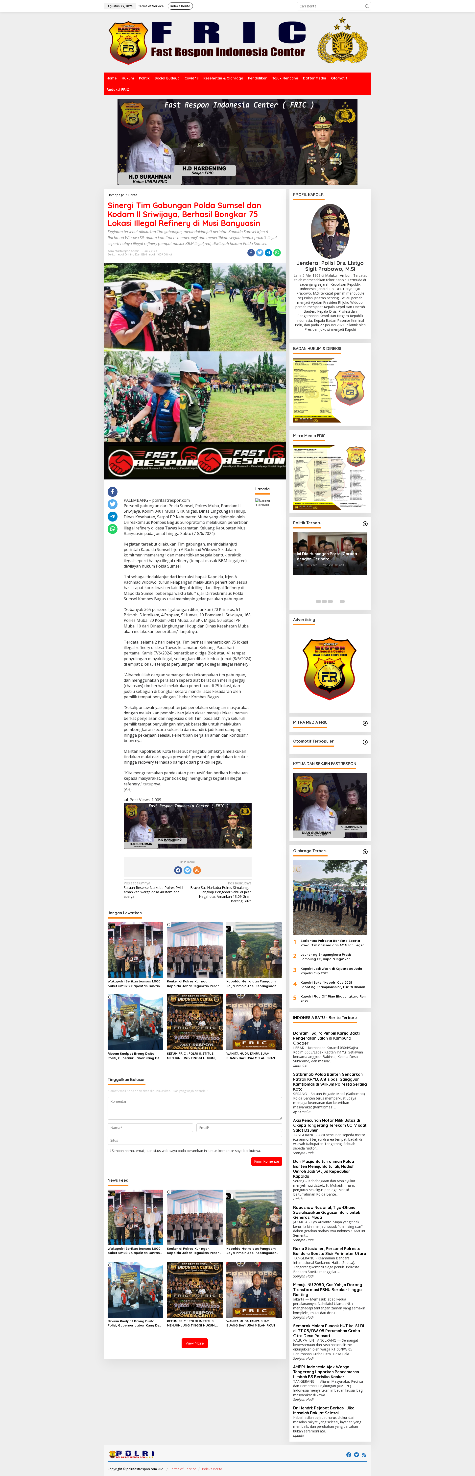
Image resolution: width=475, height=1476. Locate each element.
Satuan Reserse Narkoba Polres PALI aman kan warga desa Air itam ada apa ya (153, 890)
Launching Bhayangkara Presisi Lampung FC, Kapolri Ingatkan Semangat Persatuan (326, 956)
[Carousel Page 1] (318, 601)
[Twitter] (187, 870)
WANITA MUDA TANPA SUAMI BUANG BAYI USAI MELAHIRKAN (250, 1055)
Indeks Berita (212, 1469)
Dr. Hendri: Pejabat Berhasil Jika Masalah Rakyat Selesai (324, 1410)
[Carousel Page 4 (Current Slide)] (336, 601)
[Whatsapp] (277, 252)
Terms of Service (183, 1469)
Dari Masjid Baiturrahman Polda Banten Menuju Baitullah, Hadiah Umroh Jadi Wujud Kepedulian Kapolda (324, 1169)
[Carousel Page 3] (330, 601)
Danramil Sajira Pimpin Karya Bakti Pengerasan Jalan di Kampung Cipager (326, 1038)
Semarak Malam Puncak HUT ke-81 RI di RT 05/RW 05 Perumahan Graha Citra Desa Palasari (328, 1330)
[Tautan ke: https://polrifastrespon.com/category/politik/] (365, 524)
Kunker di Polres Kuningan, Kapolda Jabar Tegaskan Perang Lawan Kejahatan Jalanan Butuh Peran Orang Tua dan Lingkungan (194, 983)
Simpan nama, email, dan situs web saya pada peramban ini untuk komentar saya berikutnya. (186, 1150)
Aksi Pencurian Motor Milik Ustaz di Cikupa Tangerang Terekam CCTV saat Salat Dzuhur (330, 1125)
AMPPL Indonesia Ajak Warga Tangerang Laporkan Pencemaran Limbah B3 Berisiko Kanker (326, 1371)
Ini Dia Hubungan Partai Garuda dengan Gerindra (327, 556)
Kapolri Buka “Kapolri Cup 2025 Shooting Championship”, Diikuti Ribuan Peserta (333, 984)
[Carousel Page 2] (324, 601)
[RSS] (197, 870)
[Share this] (251, 252)
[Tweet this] (259, 252)
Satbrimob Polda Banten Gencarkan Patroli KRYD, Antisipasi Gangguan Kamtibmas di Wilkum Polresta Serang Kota (330, 1082)
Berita (112, 254)
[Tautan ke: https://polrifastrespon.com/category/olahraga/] (365, 852)
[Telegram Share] (268, 252)
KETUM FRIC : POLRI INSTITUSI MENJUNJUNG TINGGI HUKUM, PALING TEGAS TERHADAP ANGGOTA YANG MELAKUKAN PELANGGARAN (191, 1055)
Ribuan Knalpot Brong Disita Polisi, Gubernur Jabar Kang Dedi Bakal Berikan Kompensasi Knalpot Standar (135, 1055)
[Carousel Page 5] (342, 601)
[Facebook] (178, 870)
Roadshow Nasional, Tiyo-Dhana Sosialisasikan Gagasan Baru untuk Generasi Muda (326, 1212)
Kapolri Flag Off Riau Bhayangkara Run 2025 (333, 998)
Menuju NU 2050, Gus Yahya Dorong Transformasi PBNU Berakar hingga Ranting (327, 1289)
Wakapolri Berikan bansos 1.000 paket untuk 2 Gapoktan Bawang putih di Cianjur (135, 983)
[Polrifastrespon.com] (237, 42)
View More (195, 1343)
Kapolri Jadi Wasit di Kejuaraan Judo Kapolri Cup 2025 (331, 971)
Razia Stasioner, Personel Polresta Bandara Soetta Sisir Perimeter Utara (329, 1251)
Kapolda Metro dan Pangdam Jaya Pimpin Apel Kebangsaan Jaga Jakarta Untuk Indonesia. (252, 983)
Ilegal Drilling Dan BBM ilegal (136, 254)
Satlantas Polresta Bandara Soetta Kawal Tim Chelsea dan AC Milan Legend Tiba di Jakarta (334, 943)
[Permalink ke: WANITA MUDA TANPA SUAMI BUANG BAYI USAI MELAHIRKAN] (254, 1022)
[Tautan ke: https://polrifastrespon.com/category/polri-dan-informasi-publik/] (365, 742)
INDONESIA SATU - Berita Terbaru (325, 1017)
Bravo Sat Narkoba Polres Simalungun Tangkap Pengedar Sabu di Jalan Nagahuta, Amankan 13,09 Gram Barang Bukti (221, 892)
